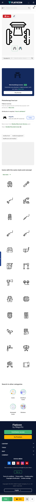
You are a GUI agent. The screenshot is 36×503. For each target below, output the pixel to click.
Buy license (18, 92)
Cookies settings (26, 478)
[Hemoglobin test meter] (26, 315)
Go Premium (18, 437)
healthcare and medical (9, 138)
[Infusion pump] (26, 348)
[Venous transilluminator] (10, 299)
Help (3, 451)
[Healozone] (10, 266)
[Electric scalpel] (26, 217)
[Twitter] (13, 463)
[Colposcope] (10, 332)
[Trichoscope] (10, 233)
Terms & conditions (8, 476)
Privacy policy (19, 476)
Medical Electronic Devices (19, 124)
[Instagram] (22, 463)
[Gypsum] (10, 250)
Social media (18, 458)
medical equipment (17, 135)
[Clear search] (25, 8)
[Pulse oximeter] (10, 315)
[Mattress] (26, 364)
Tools (4, 447)
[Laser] (26, 266)
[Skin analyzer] (10, 184)
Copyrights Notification (13, 478)
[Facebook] (9, 463)
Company (5, 455)
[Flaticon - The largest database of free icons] (15, 2)
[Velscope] (10, 282)
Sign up (18, 472)
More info (21, 89)
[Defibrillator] (10, 364)
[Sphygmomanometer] (26, 299)
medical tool (6, 135)
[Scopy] (26, 200)
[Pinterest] (18, 463)
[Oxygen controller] (10, 348)
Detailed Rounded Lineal (12, 127)
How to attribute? (20, 111)
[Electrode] (26, 282)
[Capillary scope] (26, 233)
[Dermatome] (10, 200)
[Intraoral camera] (26, 250)
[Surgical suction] (10, 217)
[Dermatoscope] (26, 184)
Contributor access (18, 432)
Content (5, 443)
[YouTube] (26, 463)
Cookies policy (29, 476)
